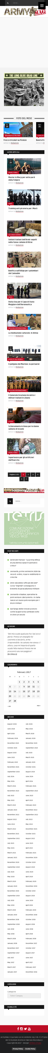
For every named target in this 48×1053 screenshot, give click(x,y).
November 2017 (13, 948)
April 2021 (29, 848)
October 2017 (30, 948)
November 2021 (13, 834)
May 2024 (10, 781)
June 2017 (29, 958)
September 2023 (32, 791)
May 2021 (10, 848)
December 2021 (31, 829)
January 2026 (30, 738)
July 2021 (10, 843)
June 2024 (29, 777)
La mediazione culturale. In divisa (23, 333)
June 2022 (11, 824)
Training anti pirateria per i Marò (22, 208)
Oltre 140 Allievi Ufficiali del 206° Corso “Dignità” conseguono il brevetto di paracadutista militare (24, 586)
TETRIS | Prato (35, 1043)
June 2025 (11, 757)
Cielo (10, 297)
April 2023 (29, 800)
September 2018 (13, 924)
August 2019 (30, 896)
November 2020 (13, 862)
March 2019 (11, 910)
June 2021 (29, 843)
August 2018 (30, 924)
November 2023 (13, 791)
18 (34, 691)
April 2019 (29, 905)
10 (29, 687)
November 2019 (13, 891)
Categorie (11, 992)
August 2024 (30, 772)
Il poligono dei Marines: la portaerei (23, 364)
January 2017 (12, 972)
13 (10, 691)
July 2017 (10, 958)
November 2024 (13, 767)
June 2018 (29, 929)
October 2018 (30, 920)
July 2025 (29, 753)
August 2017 (30, 953)
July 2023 (10, 796)
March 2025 (30, 757)
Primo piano (13, 173)
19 (38, 691)
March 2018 (11, 939)
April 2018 (29, 934)
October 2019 (30, 891)
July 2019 (10, 900)
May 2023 (10, 800)
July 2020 (10, 872)
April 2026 (11, 734)
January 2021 (12, 858)
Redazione (15, 143)
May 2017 (10, 962)
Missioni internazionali (17, 328)
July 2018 (10, 929)
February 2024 (31, 786)
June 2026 (11, 729)
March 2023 (11, 805)
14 (15, 691)
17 (29, 691)
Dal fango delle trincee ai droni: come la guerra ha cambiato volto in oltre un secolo (24, 612)
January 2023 (12, 810)
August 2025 (12, 753)
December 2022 (31, 810)
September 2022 (32, 815)
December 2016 (31, 972)
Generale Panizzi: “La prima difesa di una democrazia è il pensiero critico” (25, 563)
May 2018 (10, 934)
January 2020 (12, 886)
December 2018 (31, 915)
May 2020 (11, 877)
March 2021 (11, 853)
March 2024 (11, 786)
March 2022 (11, 829)
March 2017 (11, 967)
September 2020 (13, 867)
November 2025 (31, 743)
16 (24, 691)
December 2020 (31, 858)
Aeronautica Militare (12, 136)
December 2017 (31, 943)
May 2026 (29, 729)
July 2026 (29, 724)
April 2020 (29, 877)
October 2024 (30, 767)
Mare (10, 204)
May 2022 (29, 824)
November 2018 (13, 920)
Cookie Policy (30, 1049)
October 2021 (30, 834)
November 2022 (13, 815)
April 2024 (29, 781)
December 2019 (31, 886)
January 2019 (12, 915)
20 (10, 696)
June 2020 (29, 872)
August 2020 (30, 867)
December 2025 (13, 743)
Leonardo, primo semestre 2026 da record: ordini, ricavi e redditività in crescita (25, 574)
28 (15, 701)
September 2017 (13, 953)
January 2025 (30, 762)
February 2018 (31, 939)
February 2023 (31, 805)
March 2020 (11, 881)
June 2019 (29, 900)
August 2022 (12, 819)
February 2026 (12, 738)
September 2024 (13, 772)
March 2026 (30, 734)
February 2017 (31, 967)
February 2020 (31, 881)
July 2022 (29, 819)
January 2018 (12, 943)
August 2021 (30, 839)
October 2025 (12, 748)
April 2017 (29, 962)
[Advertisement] (24, 42)
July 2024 (10, 777)
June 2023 (29, 796)
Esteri (10, 422)
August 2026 (12, 724)
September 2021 (13, 839)
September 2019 (13, 896)
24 (29, 696)
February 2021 (31, 853)
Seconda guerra (14, 235)
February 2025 (12, 762)
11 (34, 687)
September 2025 (32, 748)
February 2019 (31, 910)
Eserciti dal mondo (15, 359)
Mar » (39, 706)
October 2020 (31, 862)
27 (10, 701)
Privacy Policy (18, 1049)
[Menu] (42, 5)
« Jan (9, 706)
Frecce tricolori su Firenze (15, 140)
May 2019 (10, 905)
